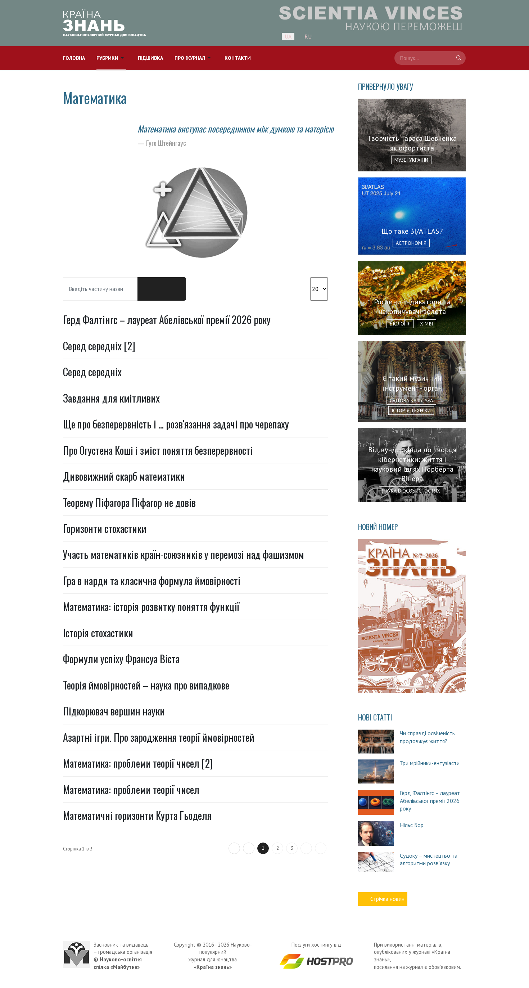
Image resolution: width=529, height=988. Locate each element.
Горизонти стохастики (104, 528)
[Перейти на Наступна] (306, 848)
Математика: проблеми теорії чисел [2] (138, 763)
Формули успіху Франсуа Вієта (121, 658)
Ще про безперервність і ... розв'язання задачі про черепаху (176, 424)
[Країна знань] (104, 22)
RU (308, 36)
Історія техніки (411, 410)
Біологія (400, 323)
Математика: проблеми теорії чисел (131, 789)
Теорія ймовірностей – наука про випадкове (146, 685)
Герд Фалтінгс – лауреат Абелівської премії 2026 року (167, 319)
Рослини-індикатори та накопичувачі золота (412, 306)
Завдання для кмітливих (111, 398)
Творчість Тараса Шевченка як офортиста (412, 143)
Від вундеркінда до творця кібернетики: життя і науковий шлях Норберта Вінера (412, 464)
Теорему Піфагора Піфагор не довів (129, 502)
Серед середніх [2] (99, 345)
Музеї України (411, 160)
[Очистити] (174, 289)
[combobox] (430, 58)
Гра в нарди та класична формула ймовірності (151, 580)
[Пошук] (149, 289)
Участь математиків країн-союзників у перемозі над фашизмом (183, 554)
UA (288, 36)
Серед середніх (92, 371)
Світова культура (411, 400)
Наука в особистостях (411, 491)
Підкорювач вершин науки (114, 711)
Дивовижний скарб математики (124, 476)
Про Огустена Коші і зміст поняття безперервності (158, 450)
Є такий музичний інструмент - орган (412, 383)
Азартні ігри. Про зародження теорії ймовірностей (158, 737)
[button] (111, 58)
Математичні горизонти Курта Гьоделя (137, 815)
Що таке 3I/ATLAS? (412, 231)
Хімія (426, 323)
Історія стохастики (98, 632)
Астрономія (411, 243)
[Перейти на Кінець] (320, 848)
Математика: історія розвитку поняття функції (151, 606)
